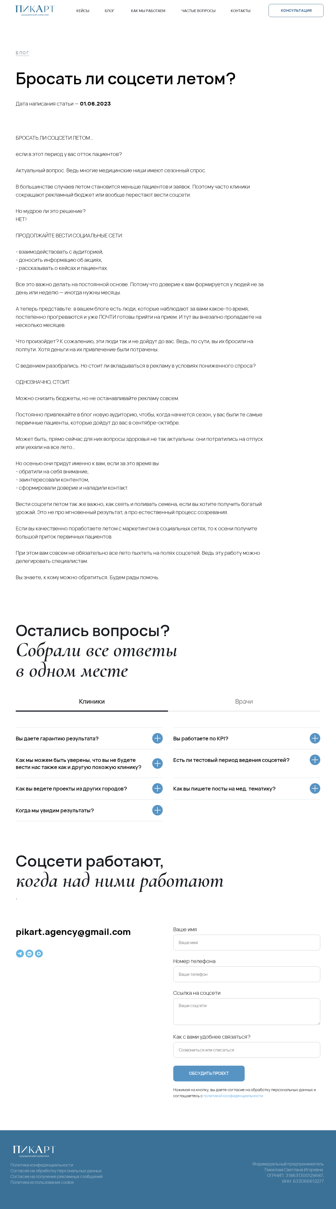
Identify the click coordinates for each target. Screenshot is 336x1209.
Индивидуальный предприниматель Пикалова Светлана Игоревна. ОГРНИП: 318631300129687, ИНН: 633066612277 (288, 1172)
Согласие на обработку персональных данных (56, 1171)
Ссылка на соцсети (196, 992)
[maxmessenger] (39, 953)
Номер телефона (194, 961)
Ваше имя (185, 929)
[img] (35, 10)
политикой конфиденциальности (233, 1095)
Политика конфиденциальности (41, 1165)
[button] (296, 10)
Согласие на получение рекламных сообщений (56, 1176)
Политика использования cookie (42, 1182)
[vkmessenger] (29, 953)
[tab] (92, 703)
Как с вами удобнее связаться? (211, 1036)
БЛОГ (22, 53)
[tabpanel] (168, 774)
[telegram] (20, 953)
